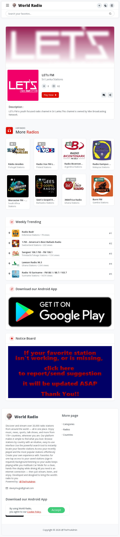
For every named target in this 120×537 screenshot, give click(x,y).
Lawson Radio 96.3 (32, 262)
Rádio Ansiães (15, 164)
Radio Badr (28, 231)
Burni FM (97, 199)
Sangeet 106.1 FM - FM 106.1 (37, 252)
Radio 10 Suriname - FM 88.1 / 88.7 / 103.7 (44, 272)
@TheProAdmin (27, 481)
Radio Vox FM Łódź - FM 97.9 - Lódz (45, 164)
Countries (68, 434)
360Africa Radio (73, 199)
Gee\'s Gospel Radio (45, 199)
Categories (68, 424)
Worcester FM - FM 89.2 (17, 200)
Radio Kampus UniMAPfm (102, 164)
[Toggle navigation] (7, 5)
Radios (66, 429)
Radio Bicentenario (74, 163)
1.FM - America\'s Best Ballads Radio (41, 241)
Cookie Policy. (34, 511)
